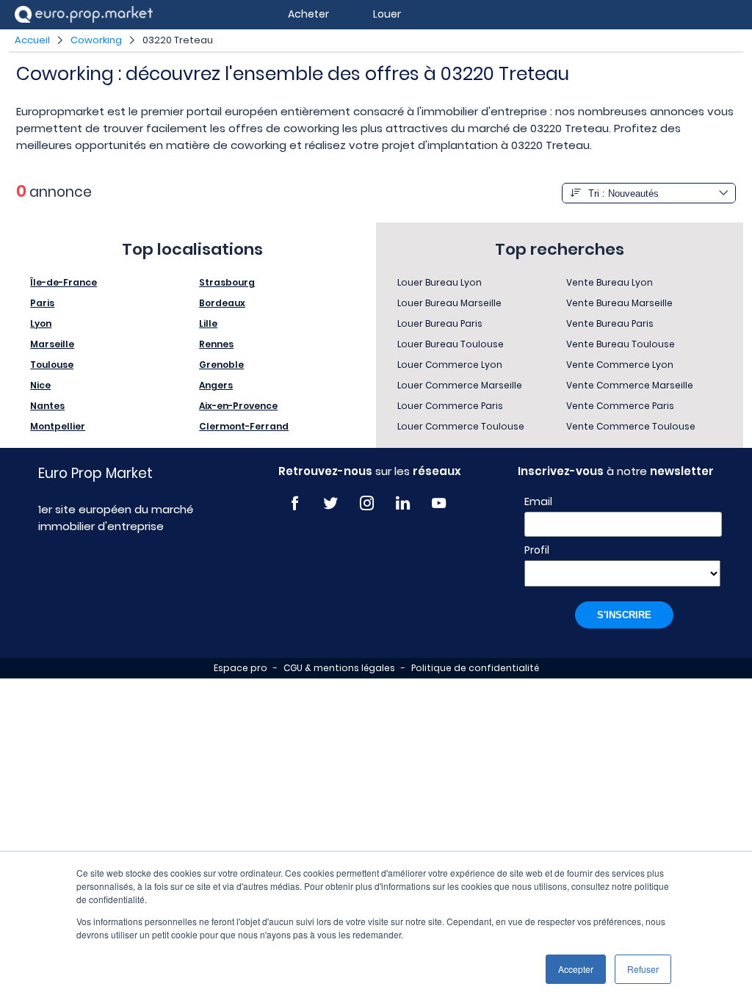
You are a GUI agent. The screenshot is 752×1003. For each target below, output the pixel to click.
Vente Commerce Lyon (619, 364)
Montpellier (57, 426)
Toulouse (51, 364)
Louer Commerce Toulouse (460, 426)
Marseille (52, 344)
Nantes (47, 405)
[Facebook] (294, 503)
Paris (42, 303)
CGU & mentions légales (339, 668)
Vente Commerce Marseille (629, 385)
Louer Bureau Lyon (439, 282)
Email (538, 501)
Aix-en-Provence (238, 405)
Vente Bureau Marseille (619, 303)
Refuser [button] (643, 969)
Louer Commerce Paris (450, 405)
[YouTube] (438, 503)
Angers (216, 385)
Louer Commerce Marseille (459, 385)
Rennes (216, 344)
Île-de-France (63, 282)
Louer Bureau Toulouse (450, 344)
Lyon (40, 323)
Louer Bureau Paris (439, 323)
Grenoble (221, 364)
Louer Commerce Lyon (449, 364)
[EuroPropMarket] (84, 14)
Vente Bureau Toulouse (620, 344)
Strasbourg (227, 282)
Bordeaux (222, 303)
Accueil (32, 40)
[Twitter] (330, 503)
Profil (536, 550)
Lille (208, 323)
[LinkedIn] (402, 503)
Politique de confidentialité (475, 668)
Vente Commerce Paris (620, 405)
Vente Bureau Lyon (609, 282)
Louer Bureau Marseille (449, 303)
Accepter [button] (575, 969)
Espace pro (240, 668)
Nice (40, 385)
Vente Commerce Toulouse (630, 426)
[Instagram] (366, 503)
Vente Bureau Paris (610, 323)
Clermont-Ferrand (244, 426)
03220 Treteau (177, 40)
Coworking (96, 40)
